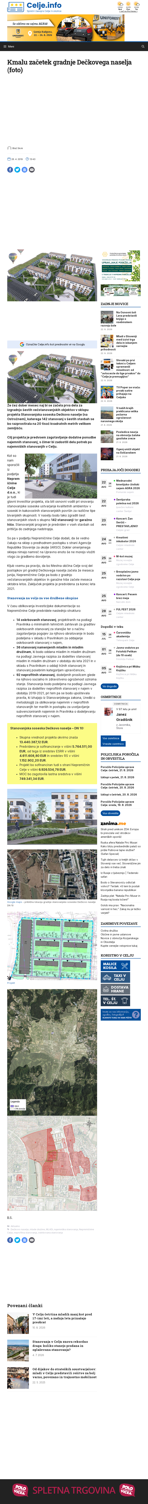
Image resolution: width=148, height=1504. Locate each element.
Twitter (17, 170)
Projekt (11, 983)
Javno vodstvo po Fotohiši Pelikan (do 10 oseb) (127, 651)
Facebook (10, 170)
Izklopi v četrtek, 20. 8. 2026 (119, 794)
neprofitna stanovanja (25, 1232)
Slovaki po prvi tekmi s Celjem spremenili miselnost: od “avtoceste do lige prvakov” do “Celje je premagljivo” (120, 368)
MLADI (49, 1229)
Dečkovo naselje (20, 1229)
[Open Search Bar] (143, 46)
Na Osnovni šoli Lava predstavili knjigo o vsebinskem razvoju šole (119, 319)
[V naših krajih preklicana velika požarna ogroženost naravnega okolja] (107, 412)
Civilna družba (109, 930)
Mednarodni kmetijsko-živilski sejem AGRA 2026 (128, 484)
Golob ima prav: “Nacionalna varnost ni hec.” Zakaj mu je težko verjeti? (121, 909)
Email (32, 170)
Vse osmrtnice (111, 738)
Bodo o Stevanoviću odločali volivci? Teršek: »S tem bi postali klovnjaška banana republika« (120, 886)
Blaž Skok (17, 148)
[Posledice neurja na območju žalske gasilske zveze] (107, 436)
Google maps (14, 902)
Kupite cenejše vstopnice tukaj (119, 945)
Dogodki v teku (112, 626)
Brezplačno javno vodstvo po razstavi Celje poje (128, 575)
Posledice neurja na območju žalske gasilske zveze (128, 435)
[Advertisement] (52, 320)
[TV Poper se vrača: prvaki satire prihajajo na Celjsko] (107, 392)
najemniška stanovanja (66, 1229)
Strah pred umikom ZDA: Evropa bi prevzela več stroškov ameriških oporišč (120, 833)
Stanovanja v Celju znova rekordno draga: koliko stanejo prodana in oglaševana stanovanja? (60, 1346)
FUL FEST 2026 (126, 609)
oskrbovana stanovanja (50, 1232)
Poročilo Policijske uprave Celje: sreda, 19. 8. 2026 (117, 803)
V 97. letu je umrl (126, 709)
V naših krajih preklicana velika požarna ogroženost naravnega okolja (119, 414)
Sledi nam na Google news (24, 170)
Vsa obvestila (110, 813)
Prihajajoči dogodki (120, 470)
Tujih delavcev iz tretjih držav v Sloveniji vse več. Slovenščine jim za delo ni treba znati (121, 863)
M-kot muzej (124, 556)
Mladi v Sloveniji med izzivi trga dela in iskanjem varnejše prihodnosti (119, 343)
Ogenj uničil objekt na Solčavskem (128, 451)
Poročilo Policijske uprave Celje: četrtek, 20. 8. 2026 (117, 786)
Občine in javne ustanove (116, 934)
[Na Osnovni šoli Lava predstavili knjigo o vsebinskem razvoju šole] (107, 317)
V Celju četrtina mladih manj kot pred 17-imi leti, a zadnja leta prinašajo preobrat (62, 1318)
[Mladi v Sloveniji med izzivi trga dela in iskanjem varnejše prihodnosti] (107, 341)
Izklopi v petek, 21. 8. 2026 (117, 777)
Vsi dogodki (110, 686)
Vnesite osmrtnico (113, 743)
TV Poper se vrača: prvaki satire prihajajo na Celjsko (128, 392)
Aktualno (15, 1226)
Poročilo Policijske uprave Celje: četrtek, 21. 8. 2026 (117, 768)
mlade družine (37, 1229)
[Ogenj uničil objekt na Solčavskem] (107, 454)
